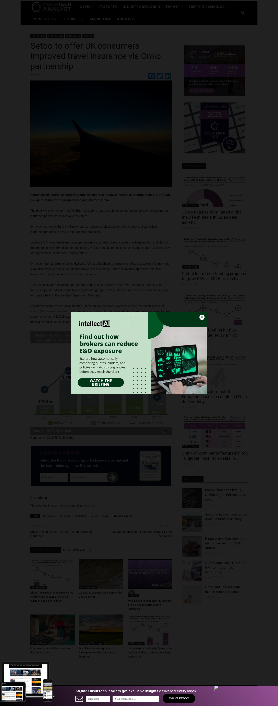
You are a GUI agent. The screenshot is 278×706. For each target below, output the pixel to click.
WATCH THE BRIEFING (101, 382)
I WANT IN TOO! (179, 698)
